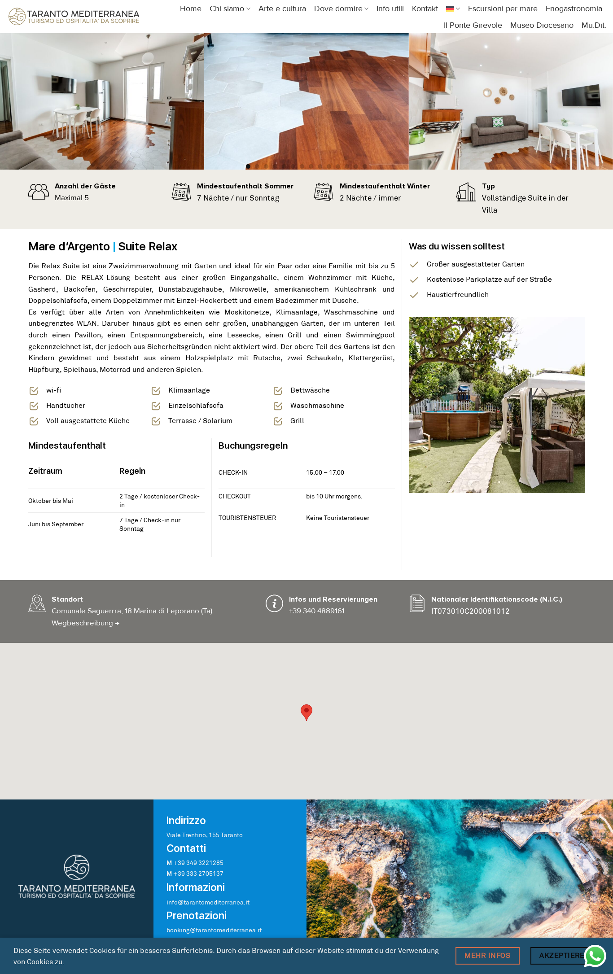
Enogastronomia (574, 8)
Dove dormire (338, 8)
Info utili (390, 8)
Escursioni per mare (503, 8)
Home (190, 8)
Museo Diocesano (542, 25)
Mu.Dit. (594, 25)
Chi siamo (227, 8)
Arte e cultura (282, 8)
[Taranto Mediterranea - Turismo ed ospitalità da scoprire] (74, 16)
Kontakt (425, 8)
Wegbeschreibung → (85, 623)
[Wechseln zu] (453, 8)
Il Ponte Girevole (473, 25)
